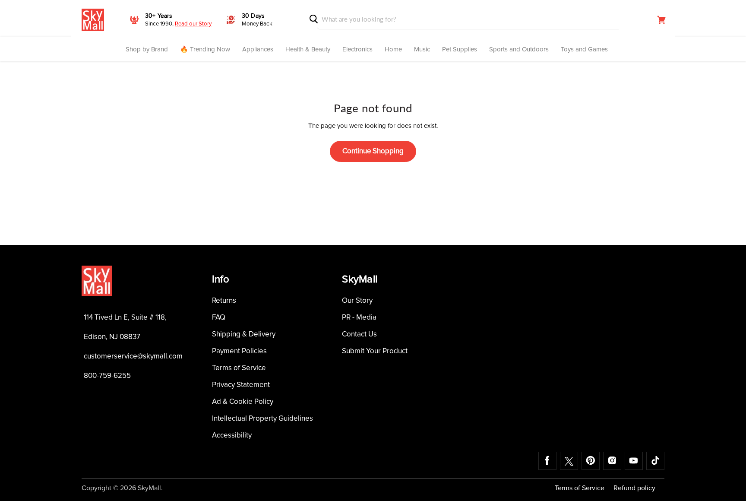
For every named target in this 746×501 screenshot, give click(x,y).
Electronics (357, 49)
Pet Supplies (459, 49)
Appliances (257, 49)
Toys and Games (584, 49)
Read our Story (193, 24)
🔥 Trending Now (205, 49)
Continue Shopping (373, 151)
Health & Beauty (307, 49)
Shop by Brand (147, 49)
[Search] (314, 19)
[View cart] (661, 19)
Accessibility (232, 435)
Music (422, 49)
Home (393, 49)
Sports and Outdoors (519, 49)
